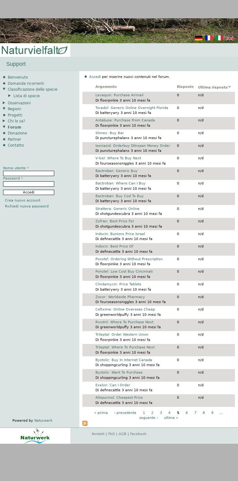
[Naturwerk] (35, 443)
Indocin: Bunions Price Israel (120, 234)
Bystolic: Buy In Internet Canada (123, 360)
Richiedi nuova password (27, 206)
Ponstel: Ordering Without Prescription (129, 259)
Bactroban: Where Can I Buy (120, 183)
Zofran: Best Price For (114, 221)
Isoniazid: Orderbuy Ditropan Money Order (132, 146)
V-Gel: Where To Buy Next (118, 158)
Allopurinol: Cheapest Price (119, 398)
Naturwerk (43, 421)
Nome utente (16, 168)
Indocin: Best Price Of (114, 246)
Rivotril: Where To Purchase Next (124, 322)
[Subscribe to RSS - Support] (84, 425)
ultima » (171, 418)
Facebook (138, 434)
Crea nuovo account (22, 200)
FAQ (111, 434)
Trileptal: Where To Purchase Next (125, 347)
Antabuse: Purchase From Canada (125, 120)
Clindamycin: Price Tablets (118, 284)
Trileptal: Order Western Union (121, 335)
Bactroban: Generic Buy (116, 171)
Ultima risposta (212, 87)
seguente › (148, 418)
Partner (14, 139)
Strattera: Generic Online (117, 209)
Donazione (17, 133)
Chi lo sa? (16, 121)
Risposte (185, 87)
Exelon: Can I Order (112, 385)
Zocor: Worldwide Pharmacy (120, 297)
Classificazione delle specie (32, 89)
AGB (122, 434)
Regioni (14, 109)
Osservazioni (19, 103)
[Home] (34, 50)
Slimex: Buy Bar (109, 133)
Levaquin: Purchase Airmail (119, 95)
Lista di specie (26, 96)
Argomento (106, 87)
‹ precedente (125, 413)
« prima (101, 413)
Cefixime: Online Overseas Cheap (125, 309)
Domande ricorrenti (26, 83)
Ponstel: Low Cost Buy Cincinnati (124, 272)
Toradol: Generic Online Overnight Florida (131, 108)
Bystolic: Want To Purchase (119, 372)
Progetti (15, 115)
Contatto (16, 145)
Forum (14, 127)
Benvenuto (18, 77)
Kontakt (98, 434)
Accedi (95, 77)
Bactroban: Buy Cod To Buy (119, 196)
